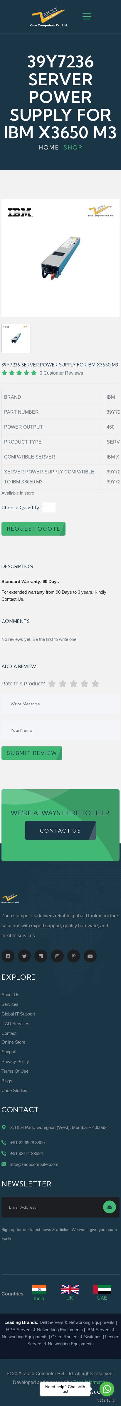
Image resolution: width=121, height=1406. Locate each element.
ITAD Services (15, 1023)
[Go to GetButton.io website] (107, 1400)
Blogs (6, 1080)
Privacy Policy (15, 1061)
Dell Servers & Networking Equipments (77, 1322)
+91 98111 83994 (26, 1153)
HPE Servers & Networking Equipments (44, 1329)
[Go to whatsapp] (107, 1389)
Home (48, 147)
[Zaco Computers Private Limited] (49, 16)
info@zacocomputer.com (34, 1164)
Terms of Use (14, 1071)
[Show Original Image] (16, 338)
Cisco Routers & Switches (76, 1336)
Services (10, 1004)
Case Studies (14, 1090)
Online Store (13, 1042)
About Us (10, 994)
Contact (8, 1033)
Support (8, 1051)
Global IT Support (18, 1013)
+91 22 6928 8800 (27, 1142)
